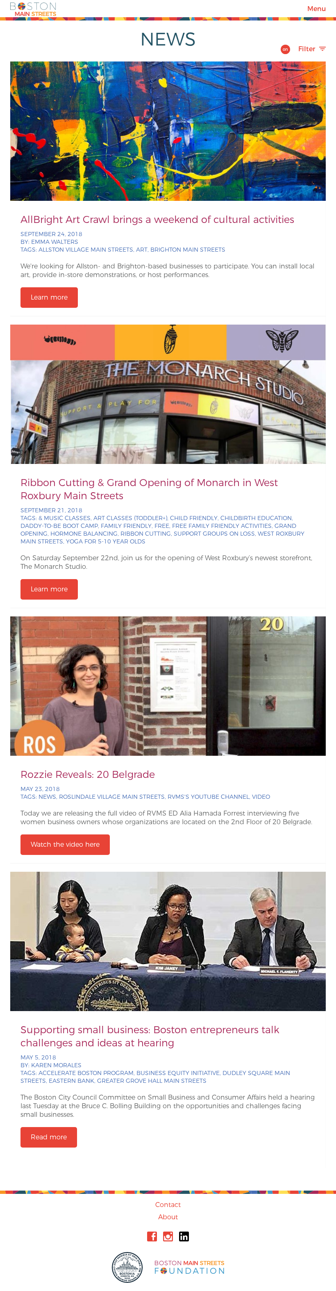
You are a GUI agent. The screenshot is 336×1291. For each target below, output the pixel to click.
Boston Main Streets (33, 8)
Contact (168, 1205)
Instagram (168, 1236)
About (168, 1217)
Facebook (152, 1236)
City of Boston (128, 1267)
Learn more (49, 297)
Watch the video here (65, 844)
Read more (49, 1137)
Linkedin (184, 1236)
